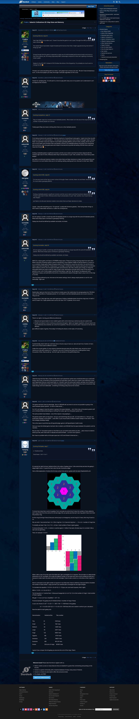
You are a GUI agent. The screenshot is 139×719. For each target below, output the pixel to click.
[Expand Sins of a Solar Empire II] (100, 49)
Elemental (51, 692)
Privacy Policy (61, 716)
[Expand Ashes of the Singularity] (100, 33)
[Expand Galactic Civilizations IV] (100, 37)
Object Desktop (22, 690)
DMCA (74, 716)
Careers (81, 695)
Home (21, 18)
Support (63, 2)
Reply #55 (34, 169)
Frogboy (25, 39)
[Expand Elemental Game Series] (100, 35)
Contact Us (82, 703)
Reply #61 (34, 375)
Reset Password (113, 697)
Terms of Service (68, 716)
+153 (25, 185)
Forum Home (25, 9)
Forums (81, 705)
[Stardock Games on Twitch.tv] (110, 78)
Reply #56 (34, 213)
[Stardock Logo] (24, 2)
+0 (25, 127)
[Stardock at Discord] (106, 80)
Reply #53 (34, 109)
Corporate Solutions (23, 692)
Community (46, 2)
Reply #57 (34, 239)
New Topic (91, 6)
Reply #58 (34, 289)
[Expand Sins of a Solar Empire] (100, 47)
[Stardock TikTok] (109, 80)
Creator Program (83, 701)
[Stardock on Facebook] (105, 78)
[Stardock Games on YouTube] (107, 78)
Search (31, 9)
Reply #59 (34, 315)
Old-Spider (25, 178)
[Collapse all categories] (118, 29)
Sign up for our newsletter (86, 709)
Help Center (112, 690)
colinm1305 (25, 144)
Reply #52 (34, 77)
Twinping (25, 450)
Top (94, 30)
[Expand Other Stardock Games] (100, 43)
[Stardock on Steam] (115, 78)
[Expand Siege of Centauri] (100, 45)
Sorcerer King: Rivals (53, 705)
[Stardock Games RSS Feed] (114, 80)
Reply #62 (34, 401)
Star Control (51, 697)
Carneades (25, 118)
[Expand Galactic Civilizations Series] (100, 39)
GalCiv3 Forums (59, 77)
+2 (25, 153)
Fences (20, 695)
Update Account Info (114, 699)
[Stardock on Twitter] (102, 78)
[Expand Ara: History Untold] (100, 31)
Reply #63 (34, 440)
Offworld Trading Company (55, 701)
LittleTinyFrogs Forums (61, 30)
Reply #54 (34, 135)
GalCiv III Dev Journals (62, 18)
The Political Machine (53, 699)
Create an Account (113, 694)
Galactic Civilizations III (51, 18)
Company (82, 687)
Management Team (84, 694)
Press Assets (82, 699)
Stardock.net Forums (60, 341)
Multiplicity (21, 699)
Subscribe (115, 709)
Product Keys (112, 695)
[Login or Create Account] (114, 2)
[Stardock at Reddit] (103, 80)
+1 (25, 333)
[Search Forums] (119, 2)
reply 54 (47, 175)
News (53, 2)
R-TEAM (25, 410)
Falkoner (25, 87)
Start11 (20, 694)
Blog (58, 2)
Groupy (21, 701)
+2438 (25, 46)
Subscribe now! (109, 70)
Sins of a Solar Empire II (54, 695)
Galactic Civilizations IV (54, 694)
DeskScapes (21, 697)
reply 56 (47, 245)
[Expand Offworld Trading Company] (100, 41)
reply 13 (48, 115)
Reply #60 (34, 341)
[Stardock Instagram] (112, 78)
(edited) (64, 135)
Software (33, 2)
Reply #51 (34, 30)
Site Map (79, 716)
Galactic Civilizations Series (38, 18)
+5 (25, 94)
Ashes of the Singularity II (54, 690)
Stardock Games (27, 18)
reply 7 (46, 446)
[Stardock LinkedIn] (111, 80)
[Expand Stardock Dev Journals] (100, 53)
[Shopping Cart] (117, 2)
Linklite (25, 324)
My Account (112, 692)
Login (35, 9)
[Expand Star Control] (100, 51)
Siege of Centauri (52, 703)
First (88, 28)
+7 (25, 452)
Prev (91, 28)
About (81, 690)
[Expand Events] (100, 55)
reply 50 (45, 36)
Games (39, 2)
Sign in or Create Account (42, 677)
